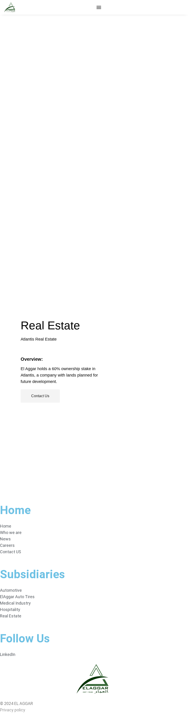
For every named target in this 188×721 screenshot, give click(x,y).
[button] (98, 7)
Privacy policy (12, 709)
